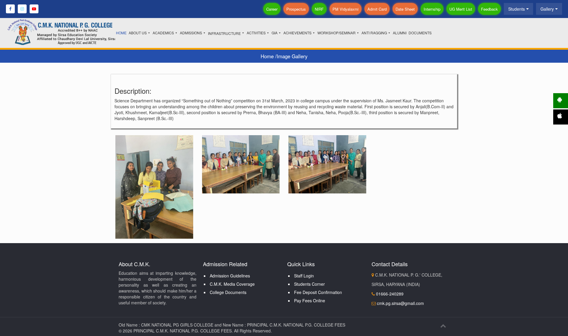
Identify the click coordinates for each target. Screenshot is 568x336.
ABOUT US (138, 32)
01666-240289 (389, 294)
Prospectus (296, 9)
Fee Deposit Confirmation (318, 292)
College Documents (228, 292)
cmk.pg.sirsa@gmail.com (400, 303)
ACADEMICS (163, 32)
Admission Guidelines (230, 276)
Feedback (489, 9)
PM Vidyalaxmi (346, 9)
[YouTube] (34, 8)
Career (271, 9)
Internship (432, 9)
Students (516, 9)
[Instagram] (22, 8)
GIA (274, 32)
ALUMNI (399, 32)
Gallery (547, 9)
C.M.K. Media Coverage (232, 284)
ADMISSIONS (191, 32)
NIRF (319, 9)
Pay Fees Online (309, 300)
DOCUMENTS (420, 32)
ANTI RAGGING (374, 32)
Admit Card (377, 9)
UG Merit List (460, 9)
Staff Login (304, 276)
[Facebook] (10, 8)
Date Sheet (405, 9)
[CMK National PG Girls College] (71, 31)
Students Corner (309, 284)
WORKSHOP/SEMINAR (336, 32)
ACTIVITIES (256, 32)
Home (268, 56)
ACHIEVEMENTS (297, 32)
